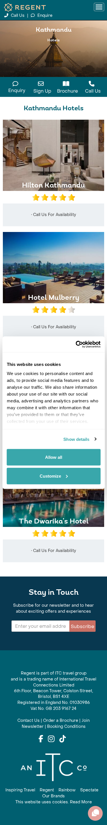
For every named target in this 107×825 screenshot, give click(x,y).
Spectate (89, 790)
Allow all (53, 457)
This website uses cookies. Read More (53, 802)
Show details (76, 439)
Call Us (18, 15)
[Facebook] (41, 739)
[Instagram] (51, 739)
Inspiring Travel (20, 790)
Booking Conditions (66, 726)
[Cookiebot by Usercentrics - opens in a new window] (76, 344)
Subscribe (82, 627)
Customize (50, 475)
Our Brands (53, 796)
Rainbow (67, 790)
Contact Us (28, 720)
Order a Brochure (60, 720)
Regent (47, 790)
